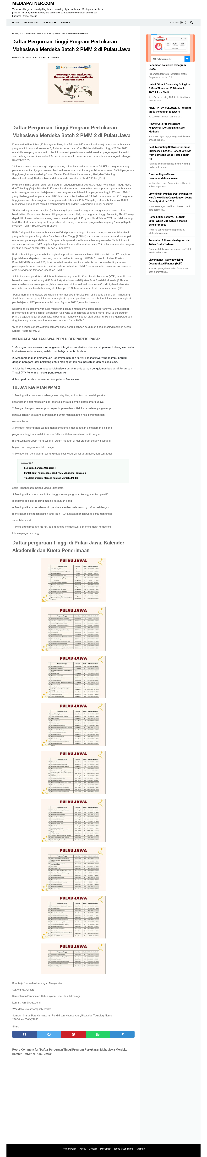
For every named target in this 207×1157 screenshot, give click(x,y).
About (83, 1148)
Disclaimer (105, 1148)
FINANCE (65, 22)
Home (15, 22)
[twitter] (49, 1034)
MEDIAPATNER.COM (33, 3)
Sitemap (140, 1148)
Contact (93, 1148)
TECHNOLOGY (31, 22)
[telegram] (122, 1034)
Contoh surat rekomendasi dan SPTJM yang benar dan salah (55, 473)
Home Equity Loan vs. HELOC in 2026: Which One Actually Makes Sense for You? (168, 220)
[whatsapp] (98, 1034)
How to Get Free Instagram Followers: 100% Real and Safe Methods (167, 127)
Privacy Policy (69, 1148)
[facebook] (24, 1034)
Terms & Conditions (123, 1148)
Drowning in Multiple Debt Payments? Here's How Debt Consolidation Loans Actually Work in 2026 (170, 197)
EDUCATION (50, 22)
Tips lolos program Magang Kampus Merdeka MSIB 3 (51, 478)
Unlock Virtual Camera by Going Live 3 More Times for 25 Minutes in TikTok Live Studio (170, 88)
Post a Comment (51, 57)
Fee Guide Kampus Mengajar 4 (40, 468)
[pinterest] (73, 1034)
